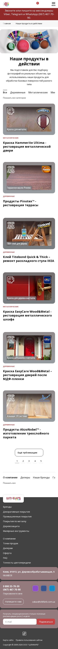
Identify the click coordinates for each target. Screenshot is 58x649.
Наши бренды (41, 477)
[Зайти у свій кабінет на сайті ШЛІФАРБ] (28, 4)
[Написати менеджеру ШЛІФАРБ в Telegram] (52, 588)
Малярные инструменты (16, 530)
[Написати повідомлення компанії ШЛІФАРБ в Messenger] (44, 588)
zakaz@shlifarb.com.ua (43, 601)
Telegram (17, 14)
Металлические (38, 92)
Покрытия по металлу (14, 521)
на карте (7, 574)
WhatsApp (32, 14)
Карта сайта (8, 640)
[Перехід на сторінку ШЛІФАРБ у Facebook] (5, 633)
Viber (7, 14)
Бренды (7, 506)
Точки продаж (10, 543)
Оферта (7, 553)
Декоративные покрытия (16, 511)
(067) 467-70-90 (12, 589)
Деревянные (17, 92)
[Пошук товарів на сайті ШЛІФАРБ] (21, 4)
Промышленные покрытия (17, 516)
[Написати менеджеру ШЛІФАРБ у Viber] (35, 588)
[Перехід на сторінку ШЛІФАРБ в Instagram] (11, 633)
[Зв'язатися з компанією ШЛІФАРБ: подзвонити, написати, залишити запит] (14, 4)
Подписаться (46, 621)
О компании (10, 477)
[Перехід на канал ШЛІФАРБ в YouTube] (18, 633)
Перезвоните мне (12, 593)
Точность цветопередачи (17, 562)
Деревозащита (11, 526)
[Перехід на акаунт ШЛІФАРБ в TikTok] (24, 633)
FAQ (5, 557)
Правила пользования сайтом (29, 640)
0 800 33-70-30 (11, 586)
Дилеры (25, 477)
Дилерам (8, 548)
